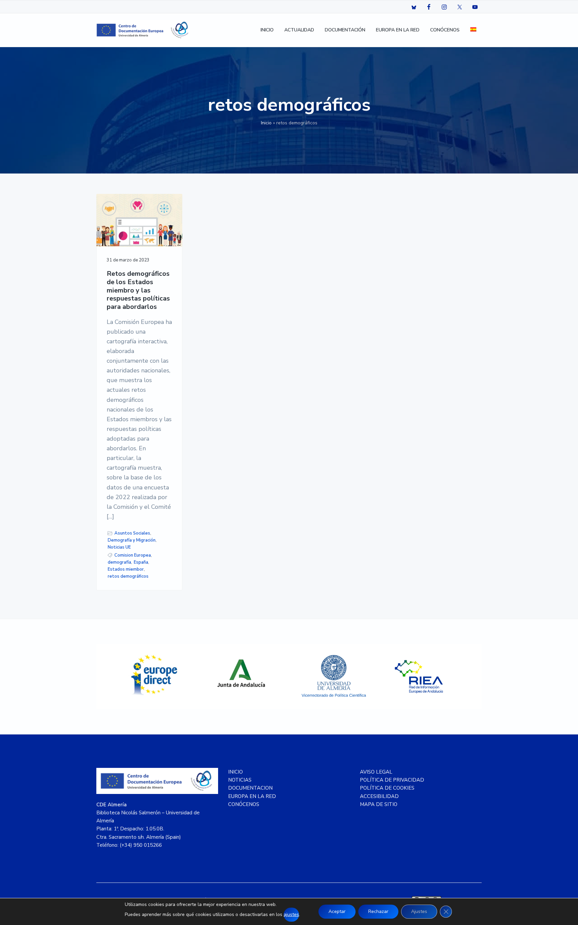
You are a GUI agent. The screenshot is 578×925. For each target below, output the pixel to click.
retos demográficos (128, 576)
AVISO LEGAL (376, 772)
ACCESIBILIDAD (379, 796)
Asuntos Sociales (132, 533)
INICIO (235, 772)
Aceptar (337, 911)
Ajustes (419, 911)
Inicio (266, 123)
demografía (119, 562)
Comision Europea (132, 555)
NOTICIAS (240, 780)
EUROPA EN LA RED (252, 796)
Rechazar (378, 911)
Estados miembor (126, 569)
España (141, 562)
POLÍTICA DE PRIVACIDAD (392, 780)
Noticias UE (119, 547)
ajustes (291, 914)
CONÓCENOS (243, 804)
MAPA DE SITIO (378, 804)
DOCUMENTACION (250, 788)
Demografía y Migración (132, 540)
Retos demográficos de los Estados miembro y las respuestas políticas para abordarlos (138, 290)
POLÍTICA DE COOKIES (387, 788)
